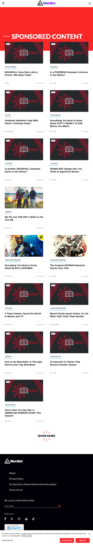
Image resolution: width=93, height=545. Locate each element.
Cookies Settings (7, 540)
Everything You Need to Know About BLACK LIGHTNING (21, 266)
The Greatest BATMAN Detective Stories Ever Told (67, 266)
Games (8, 212)
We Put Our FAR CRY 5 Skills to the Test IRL (24, 218)
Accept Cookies (67, 540)
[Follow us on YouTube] (26, 520)
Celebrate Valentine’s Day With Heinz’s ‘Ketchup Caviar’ (21, 122)
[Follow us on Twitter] (11, 520)
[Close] (89, 533)
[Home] (14, 463)
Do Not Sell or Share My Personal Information (32, 484)
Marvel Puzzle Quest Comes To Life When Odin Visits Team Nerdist (69, 315)
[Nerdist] (46, 3)
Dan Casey (53, 83)
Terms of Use (16, 489)
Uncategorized (13, 260)
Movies (54, 67)
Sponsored (10, 67)
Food (7, 115)
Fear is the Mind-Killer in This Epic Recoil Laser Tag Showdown (23, 363)
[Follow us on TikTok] (33, 520)
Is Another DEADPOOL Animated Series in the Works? (22, 170)
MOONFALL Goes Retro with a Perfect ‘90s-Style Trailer (21, 73)
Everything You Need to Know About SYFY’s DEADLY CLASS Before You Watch (66, 123)
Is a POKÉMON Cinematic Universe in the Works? (69, 73)
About (12, 473)
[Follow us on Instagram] (19, 520)
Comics (8, 163)
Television (55, 115)
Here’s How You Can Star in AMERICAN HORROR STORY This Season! (23, 413)
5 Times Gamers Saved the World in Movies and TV (23, 315)
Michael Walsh (9, 131)
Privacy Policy (16, 478)
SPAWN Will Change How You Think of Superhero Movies (66, 170)
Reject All (83, 540)
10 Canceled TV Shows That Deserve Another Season (65, 363)
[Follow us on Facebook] (5, 520)
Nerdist (7, 83)
